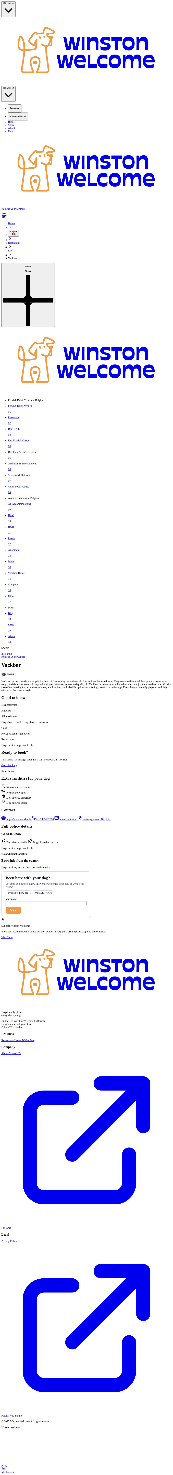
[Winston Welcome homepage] (86, 51)
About (11, 128)
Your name (11, 899)
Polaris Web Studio (11, 1027)
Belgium (13, 231)
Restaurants (7, 1040)
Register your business (13, 656)
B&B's (26, 1040)
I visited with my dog (18, 893)
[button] (28, 295)
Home (11, 223)
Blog (10, 121)
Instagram (6, 653)
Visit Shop (7, 937)
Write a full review (43, 893)
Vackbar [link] (12, 258)
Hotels (18, 1040)
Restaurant (13, 242)
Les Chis (6, 1227)
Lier (10, 250)
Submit (13, 910)
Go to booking (9, 765)
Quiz (10, 131)
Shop (11, 125)
